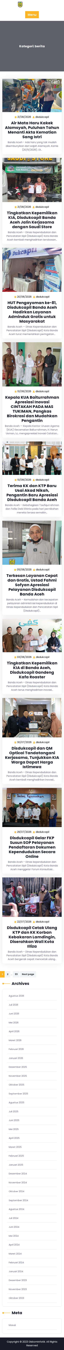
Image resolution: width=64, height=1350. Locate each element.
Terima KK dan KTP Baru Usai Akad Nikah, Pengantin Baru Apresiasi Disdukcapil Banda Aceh (32, 492)
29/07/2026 (24, 832)
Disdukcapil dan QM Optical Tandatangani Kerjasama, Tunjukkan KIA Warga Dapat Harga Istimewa (32, 758)
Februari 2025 (16, 1155)
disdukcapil (42, 117)
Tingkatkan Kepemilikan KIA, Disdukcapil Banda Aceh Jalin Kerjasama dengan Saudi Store (32, 220)
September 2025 (18, 1093)
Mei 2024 (14, 1235)
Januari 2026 (16, 1058)
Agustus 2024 (16, 1209)
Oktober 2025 (16, 1084)
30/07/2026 (24, 742)
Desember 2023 (18, 1280)
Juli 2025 (13, 1111)
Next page (28, 974)
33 (16, 974)
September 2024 (18, 1200)
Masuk (12, 1325)
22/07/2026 (24, 922)
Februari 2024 (16, 1262)
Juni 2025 (14, 1120)
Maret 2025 (15, 1147)
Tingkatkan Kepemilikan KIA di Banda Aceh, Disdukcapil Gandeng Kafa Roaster (32, 670)
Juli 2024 (13, 1218)
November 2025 (18, 1075)
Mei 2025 (14, 1129)
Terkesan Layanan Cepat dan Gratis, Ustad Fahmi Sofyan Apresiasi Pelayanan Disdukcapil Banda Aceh (32, 585)
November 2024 (18, 1182)
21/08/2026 (24, 117)
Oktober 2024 (16, 1191)
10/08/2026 (24, 391)
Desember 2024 (18, 1173)
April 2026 (14, 1031)
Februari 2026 (16, 1049)
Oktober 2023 (16, 1298)
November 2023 (18, 1289)
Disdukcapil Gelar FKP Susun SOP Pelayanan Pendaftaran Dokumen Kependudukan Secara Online (32, 847)
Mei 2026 (13, 1022)
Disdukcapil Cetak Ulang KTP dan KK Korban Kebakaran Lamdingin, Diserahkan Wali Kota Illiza (32, 937)
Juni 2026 (14, 1013)
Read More (30, 95)
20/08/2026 (24, 297)
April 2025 (14, 1138)
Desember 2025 (18, 1066)
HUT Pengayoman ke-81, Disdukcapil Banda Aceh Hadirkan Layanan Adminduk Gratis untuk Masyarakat (32, 312)
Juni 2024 (14, 1226)
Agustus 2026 (16, 995)
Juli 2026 (13, 1004)
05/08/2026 (24, 570)
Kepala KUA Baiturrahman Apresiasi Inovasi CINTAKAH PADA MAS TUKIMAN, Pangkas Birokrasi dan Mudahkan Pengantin (32, 409)
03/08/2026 (24, 657)
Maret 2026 (15, 1040)
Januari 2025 (16, 1164)
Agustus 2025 (16, 1102)
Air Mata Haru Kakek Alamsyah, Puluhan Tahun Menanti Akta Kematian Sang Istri (32, 130)
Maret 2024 (15, 1253)
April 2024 (14, 1244)
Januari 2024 (16, 1271)
